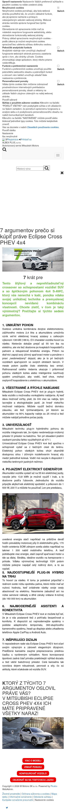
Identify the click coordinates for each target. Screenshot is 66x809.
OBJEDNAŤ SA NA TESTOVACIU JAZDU (33, 779)
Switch (60, 10)
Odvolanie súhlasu (43, 796)
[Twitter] (7, 807)
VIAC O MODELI (33, 760)
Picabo (54, 786)
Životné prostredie (11, 793)
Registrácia (13, 139)
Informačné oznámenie (20, 796)
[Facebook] (2, 807)
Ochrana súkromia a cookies (36, 793)
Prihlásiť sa (26, 139)
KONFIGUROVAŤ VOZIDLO (33, 773)
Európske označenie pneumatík (17, 799)
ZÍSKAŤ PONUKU (33, 766)
